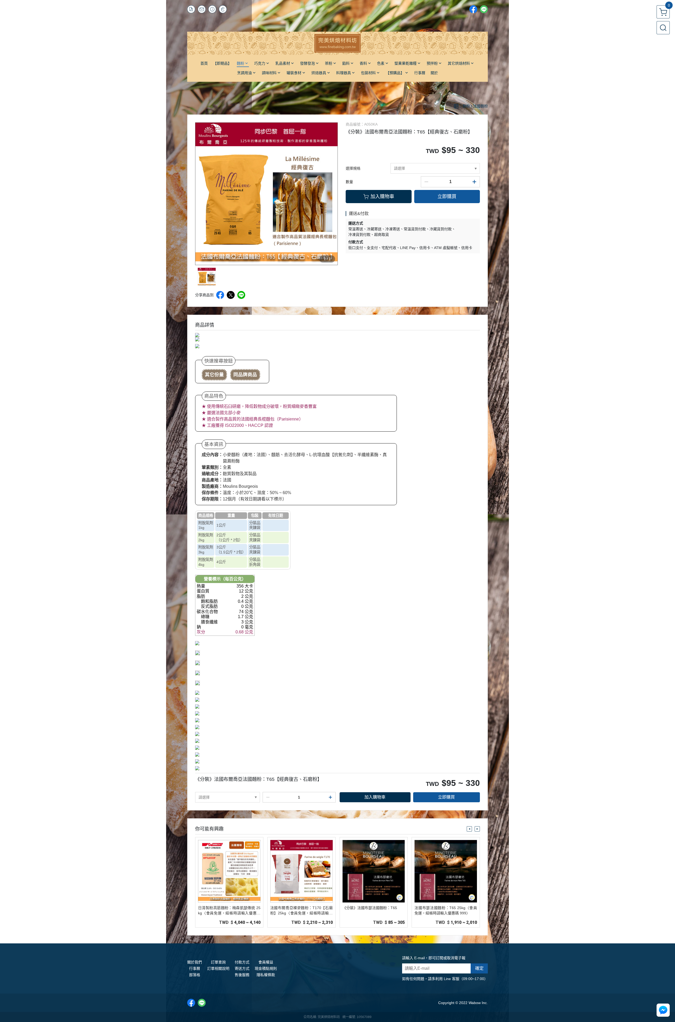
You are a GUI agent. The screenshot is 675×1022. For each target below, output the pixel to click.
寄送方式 (242, 968)
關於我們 (194, 962)
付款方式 (242, 962)
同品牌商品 (245, 374)
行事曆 (194, 968)
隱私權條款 (266, 975)
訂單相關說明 (218, 968)
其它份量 (214, 374)
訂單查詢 (218, 962)
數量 (349, 182)
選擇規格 (353, 168)
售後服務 (242, 975)
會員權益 (265, 962)
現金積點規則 (266, 968)
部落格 (194, 975)
